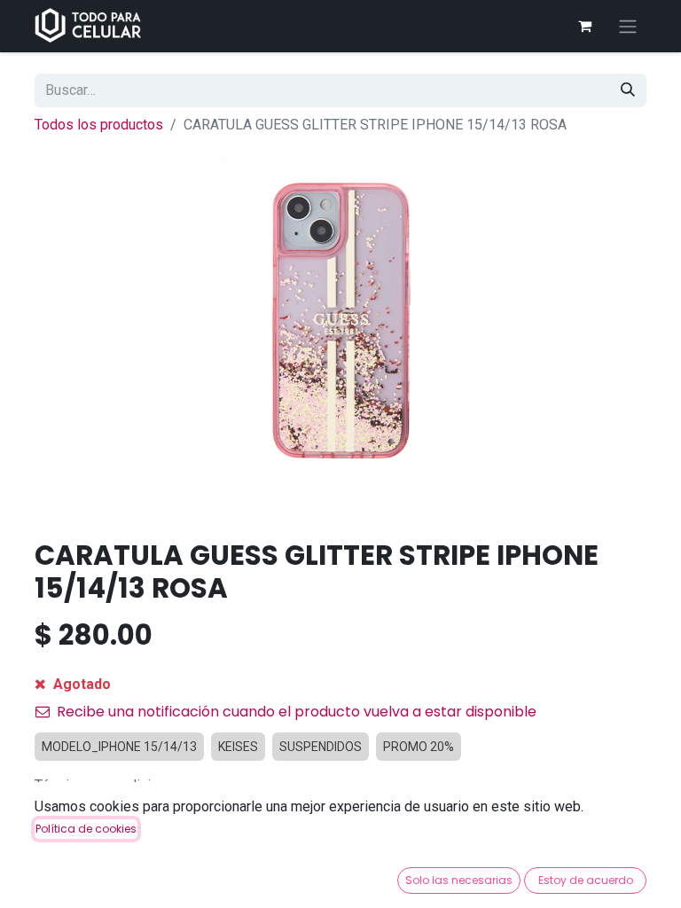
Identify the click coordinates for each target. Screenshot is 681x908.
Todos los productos (99, 124)
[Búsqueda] (627, 90)
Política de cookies (86, 828)
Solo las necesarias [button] (459, 880)
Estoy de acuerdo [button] (585, 880)
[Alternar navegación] (627, 26)
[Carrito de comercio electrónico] (584, 25)
